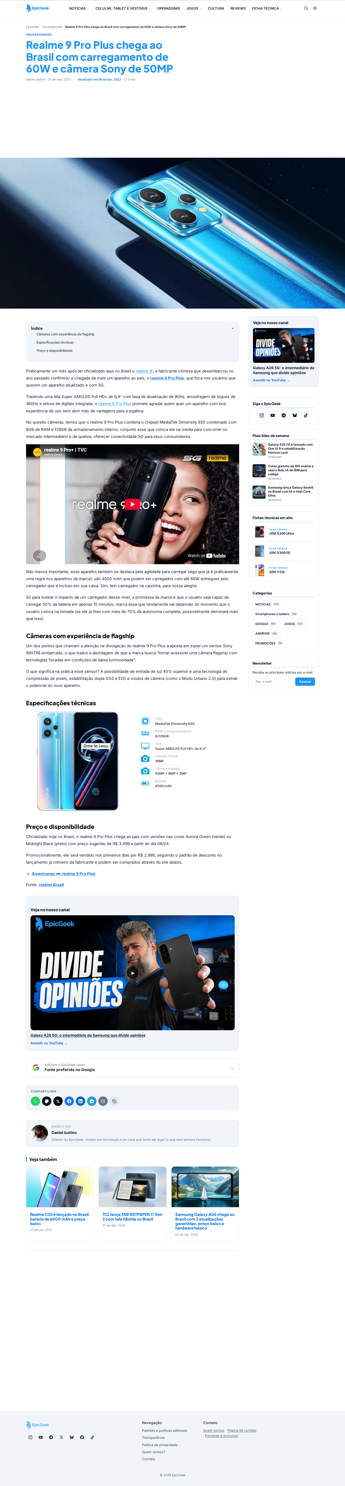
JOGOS (192, 8)
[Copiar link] (114, 1101)
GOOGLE (265, 624)
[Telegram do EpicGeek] (283, 415)
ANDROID (266, 633)
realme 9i (144, 371)
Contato (148, 1459)
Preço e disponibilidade (55, 350)
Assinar (305, 681)
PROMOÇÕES (268, 643)
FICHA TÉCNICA (265, 8)
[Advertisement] (172, 117)
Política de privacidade (159, 1445)
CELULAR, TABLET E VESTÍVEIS (121, 8)
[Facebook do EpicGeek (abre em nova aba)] (82, 1437)
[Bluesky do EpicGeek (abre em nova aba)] (71, 1437)
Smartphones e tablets (275, 614)
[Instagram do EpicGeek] (261, 415)
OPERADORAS (168, 8)
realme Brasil (51, 884)
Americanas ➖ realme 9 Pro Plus (63, 873)
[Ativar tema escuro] (315, 8)
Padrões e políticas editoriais (164, 1430)
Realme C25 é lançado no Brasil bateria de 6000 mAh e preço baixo (59, 1219)
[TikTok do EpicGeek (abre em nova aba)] (92, 1437)
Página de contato (242, 1430)
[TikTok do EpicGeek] (305, 415)
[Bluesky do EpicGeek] (294, 415)
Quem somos (214, 1430)
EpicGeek (32, 27)
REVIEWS (238, 8)
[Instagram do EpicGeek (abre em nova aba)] (30, 1437)
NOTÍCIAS (77, 8)
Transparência (153, 1438)
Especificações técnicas (55, 342)
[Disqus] (132, 1322)
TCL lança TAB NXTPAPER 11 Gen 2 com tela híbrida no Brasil (132, 1216)
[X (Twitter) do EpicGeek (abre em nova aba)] (61, 1437)
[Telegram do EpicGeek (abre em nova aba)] (51, 1437)
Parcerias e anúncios (221, 1436)
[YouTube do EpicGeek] (272, 415)
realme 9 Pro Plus (114, 403)
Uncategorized (52, 27)
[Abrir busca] (306, 8)
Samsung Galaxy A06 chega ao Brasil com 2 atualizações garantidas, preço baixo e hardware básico (205, 1221)
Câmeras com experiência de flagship (66, 334)
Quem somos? (153, 1452)
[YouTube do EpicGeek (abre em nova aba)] (40, 1437)
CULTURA (216, 8)
